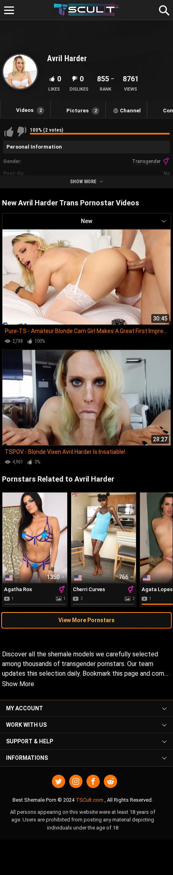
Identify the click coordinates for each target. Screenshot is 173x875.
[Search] (163, 9)
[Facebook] (93, 781)
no (167, 173)
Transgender (146, 161)
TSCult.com (89, 800)
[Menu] (9, 10)
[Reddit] (110, 781)
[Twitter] (58, 781)
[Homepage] (87, 9)
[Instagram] (75, 781)
